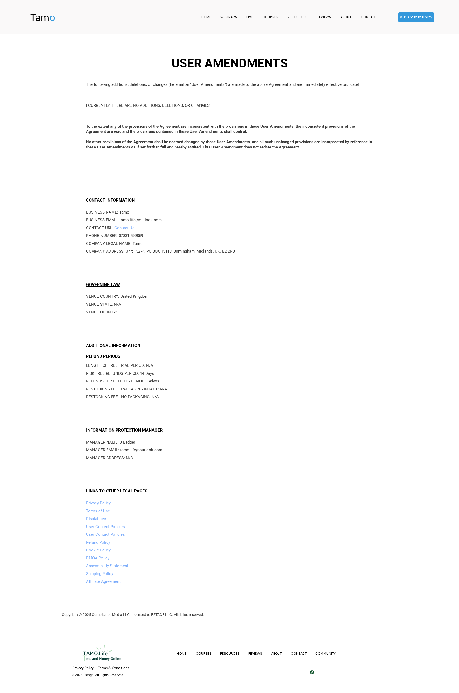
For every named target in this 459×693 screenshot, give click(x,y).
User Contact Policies (105, 534)
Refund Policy (98, 542)
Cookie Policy (98, 550)
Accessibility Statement (107, 565)
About (346, 17)
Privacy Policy (98, 503)
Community (325, 653)
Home (206, 17)
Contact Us (124, 228)
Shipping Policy (99, 573)
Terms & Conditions (113, 667)
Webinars (228, 17)
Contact (369, 17)
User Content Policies (105, 526)
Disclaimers (96, 518)
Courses (270, 17)
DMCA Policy (97, 558)
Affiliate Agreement (103, 581)
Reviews (324, 17)
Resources (298, 17)
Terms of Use (98, 511)
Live (249, 17)
